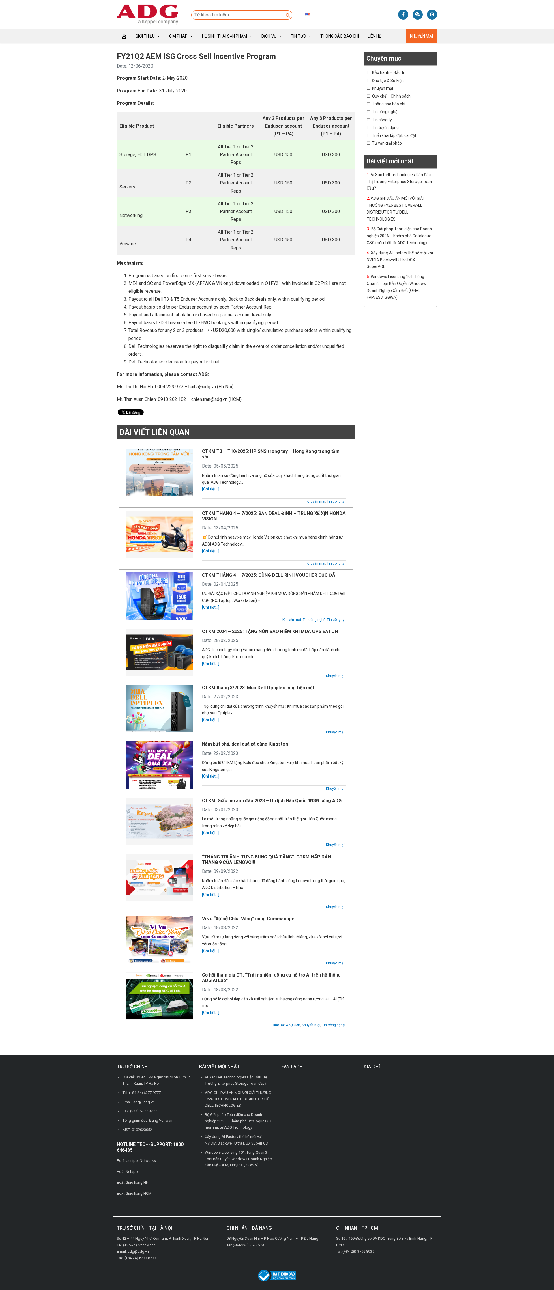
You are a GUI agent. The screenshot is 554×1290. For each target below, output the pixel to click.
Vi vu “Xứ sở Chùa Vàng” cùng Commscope (248, 918)
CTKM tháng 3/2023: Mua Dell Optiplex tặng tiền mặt (258, 687)
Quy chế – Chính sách (391, 96)
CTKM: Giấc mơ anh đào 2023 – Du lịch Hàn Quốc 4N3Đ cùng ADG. (272, 800)
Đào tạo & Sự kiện (286, 1025)
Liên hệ (374, 36)
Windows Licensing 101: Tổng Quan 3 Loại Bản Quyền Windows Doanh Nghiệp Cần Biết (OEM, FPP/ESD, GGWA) (238, 1158)
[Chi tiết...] (210, 489)
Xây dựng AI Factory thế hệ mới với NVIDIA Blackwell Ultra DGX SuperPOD (400, 260)
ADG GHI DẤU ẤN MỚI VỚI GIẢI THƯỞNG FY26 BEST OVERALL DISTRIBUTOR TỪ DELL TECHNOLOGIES (238, 1099)
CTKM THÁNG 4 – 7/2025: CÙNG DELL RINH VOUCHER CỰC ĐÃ (268, 575)
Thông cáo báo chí (339, 36)
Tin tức (298, 36)
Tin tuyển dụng (385, 127)
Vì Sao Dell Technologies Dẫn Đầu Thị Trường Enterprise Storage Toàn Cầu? (399, 181)
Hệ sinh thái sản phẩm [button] (224, 36)
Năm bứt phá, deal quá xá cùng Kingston (245, 744)
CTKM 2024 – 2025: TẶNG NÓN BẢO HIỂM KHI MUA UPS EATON (270, 631)
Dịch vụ (268, 36)
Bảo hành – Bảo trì (388, 72)
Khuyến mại (421, 36)
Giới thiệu (145, 36)
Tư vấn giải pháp (387, 143)
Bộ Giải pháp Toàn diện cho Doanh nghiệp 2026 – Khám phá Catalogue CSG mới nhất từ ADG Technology (399, 236)
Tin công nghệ (314, 620)
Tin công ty (336, 501)
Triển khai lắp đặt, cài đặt (394, 135)
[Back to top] (536, 1272)
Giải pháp (178, 36)
